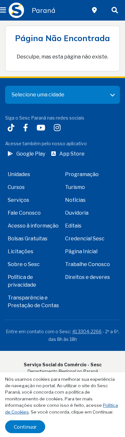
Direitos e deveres (87, 277)
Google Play (30, 154)
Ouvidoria (76, 213)
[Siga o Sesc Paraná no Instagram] (58, 128)
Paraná (43, 10)
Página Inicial (81, 251)
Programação (82, 174)
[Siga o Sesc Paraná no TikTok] (12, 128)
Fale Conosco (24, 213)
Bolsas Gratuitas (27, 239)
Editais (73, 226)
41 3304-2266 (87, 331)
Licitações (20, 251)
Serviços (18, 200)
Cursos (16, 187)
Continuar (25, 427)
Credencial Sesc (84, 239)
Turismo (75, 187)
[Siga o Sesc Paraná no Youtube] (42, 128)
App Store (72, 154)
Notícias (75, 200)
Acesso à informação (33, 226)
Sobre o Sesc (24, 264)
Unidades (19, 174)
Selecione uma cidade (38, 95)
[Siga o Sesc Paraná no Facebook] (26, 128)
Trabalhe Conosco (87, 264)
